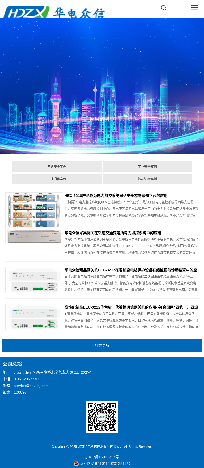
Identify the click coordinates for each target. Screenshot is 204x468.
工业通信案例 (56, 179)
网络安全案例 (56, 167)
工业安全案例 (147, 167)
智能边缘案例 (147, 179)
